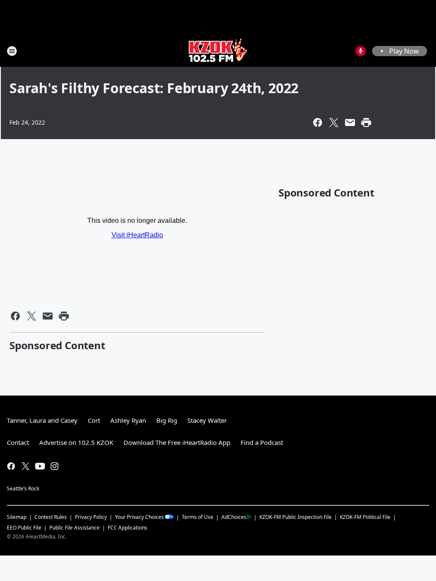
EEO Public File (24, 527)
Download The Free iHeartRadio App (176, 442)
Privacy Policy (91, 517)
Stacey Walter (207, 420)
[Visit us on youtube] (40, 466)
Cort (94, 420)
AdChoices (234, 517)
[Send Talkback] (361, 51)
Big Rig (166, 420)
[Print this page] (366, 122)
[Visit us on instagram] (54, 466)
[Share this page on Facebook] (318, 122)
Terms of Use (197, 517)
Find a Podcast (262, 442)
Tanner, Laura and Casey (42, 420)
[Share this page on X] (334, 122)
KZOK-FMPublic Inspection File (295, 516)
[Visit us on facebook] (11, 466)
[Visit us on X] (25, 466)
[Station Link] (218, 51)
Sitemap (16, 517)
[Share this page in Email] (350, 122)
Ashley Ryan (128, 420)
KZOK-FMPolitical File (365, 517)
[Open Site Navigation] (12, 51)
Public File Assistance (74, 527)
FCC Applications (127, 527)
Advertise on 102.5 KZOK (76, 442)
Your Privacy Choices (139, 517)
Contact (18, 442)
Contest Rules (50, 517)
